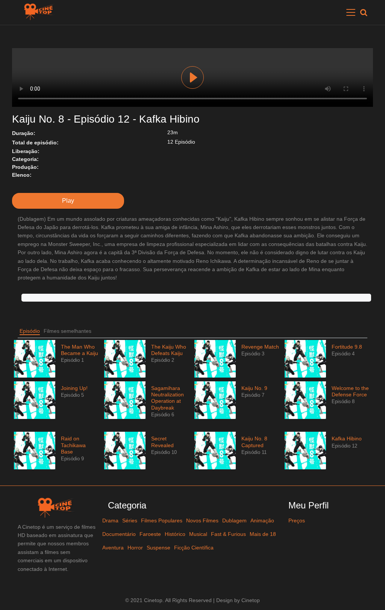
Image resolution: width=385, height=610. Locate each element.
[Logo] (40, 12)
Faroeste (150, 534)
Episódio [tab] (30, 331)
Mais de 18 (263, 534)
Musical (198, 534)
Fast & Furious (228, 534)
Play (192, 77)
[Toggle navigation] (350, 12)
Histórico (175, 534)
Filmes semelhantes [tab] (67, 331)
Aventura (113, 548)
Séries (129, 520)
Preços (296, 520)
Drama (110, 520)
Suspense (158, 548)
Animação (262, 520)
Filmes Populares (161, 520)
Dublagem (234, 520)
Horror (135, 548)
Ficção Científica (194, 548)
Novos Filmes (202, 520)
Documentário (119, 534)
